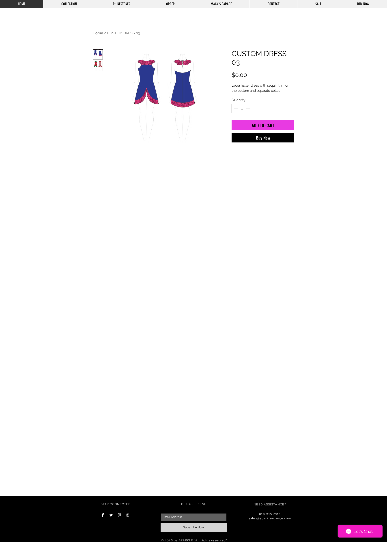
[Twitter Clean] (111, 515)
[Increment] (248, 108)
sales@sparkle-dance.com (270, 518)
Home (98, 33)
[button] (294, 16)
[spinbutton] (242, 108)
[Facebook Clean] (103, 515)
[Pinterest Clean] (119, 515)
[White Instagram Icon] (128, 515)
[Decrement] (235, 108)
